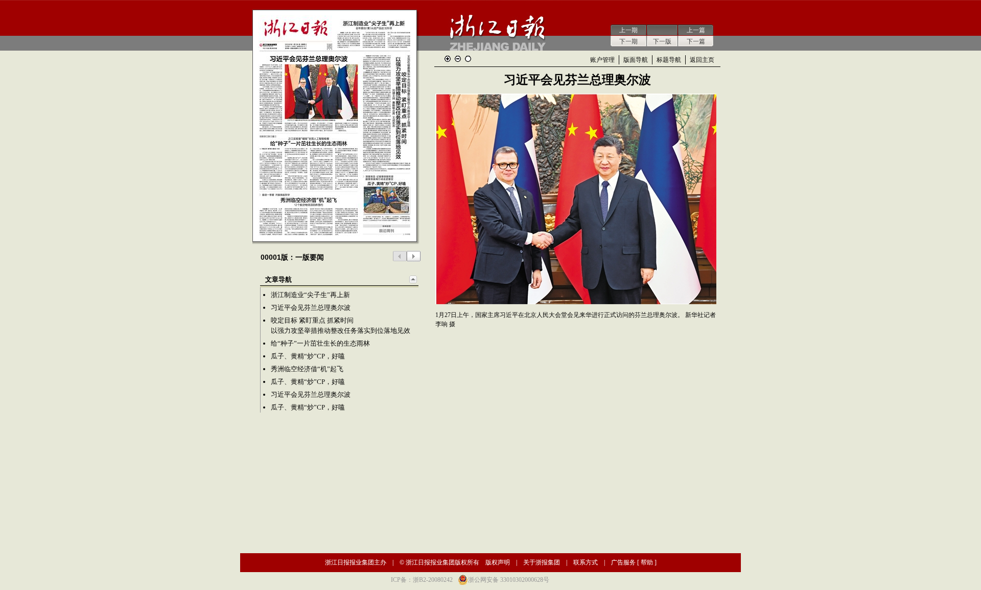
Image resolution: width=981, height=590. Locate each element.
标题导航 (669, 59)
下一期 (628, 41)
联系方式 (585, 562)
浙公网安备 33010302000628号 (508, 579)
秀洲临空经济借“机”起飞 (307, 369)
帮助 (647, 562)
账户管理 (602, 59)
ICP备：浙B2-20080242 (422, 579)
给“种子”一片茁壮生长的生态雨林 (320, 343)
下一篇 (696, 41)
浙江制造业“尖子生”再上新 (310, 295)
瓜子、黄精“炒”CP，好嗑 (308, 356)
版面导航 (635, 59)
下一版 (662, 41)
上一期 (628, 30)
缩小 (458, 59)
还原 (468, 59)
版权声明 (497, 562)
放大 (448, 59)
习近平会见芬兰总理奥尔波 (311, 307)
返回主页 (702, 59)
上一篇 (696, 30)
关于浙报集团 (541, 562)
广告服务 (623, 562)
